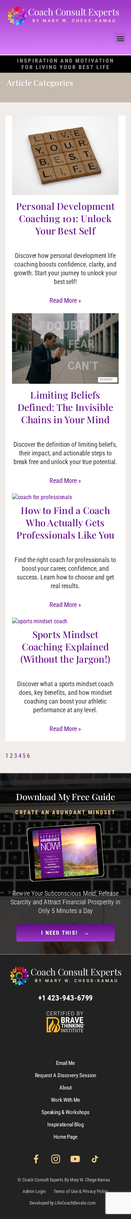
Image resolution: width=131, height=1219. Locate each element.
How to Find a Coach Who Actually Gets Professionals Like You (65, 522)
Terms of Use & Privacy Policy (80, 1191)
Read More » (65, 300)
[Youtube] (75, 1159)
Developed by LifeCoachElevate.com (62, 1203)
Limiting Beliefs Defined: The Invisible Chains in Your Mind (65, 407)
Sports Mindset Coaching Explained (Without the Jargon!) (65, 646)
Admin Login (34, 1191)
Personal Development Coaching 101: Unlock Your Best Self (65, 218)
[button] (120, 38)
